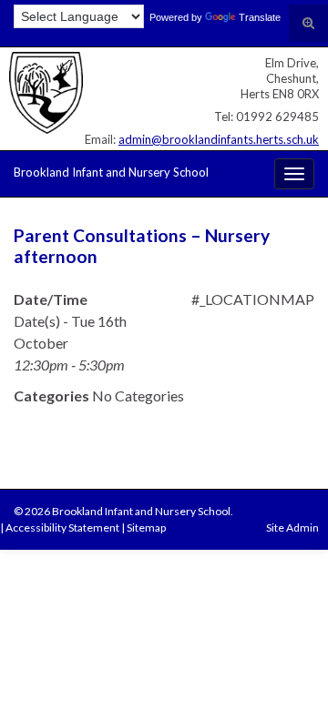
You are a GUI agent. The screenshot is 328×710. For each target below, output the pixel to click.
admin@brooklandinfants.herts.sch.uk (218, 139)
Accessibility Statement (62, 527)
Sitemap (146, 527)
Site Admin (292, 527)
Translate (260, 17)
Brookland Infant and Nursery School (111, 172)
